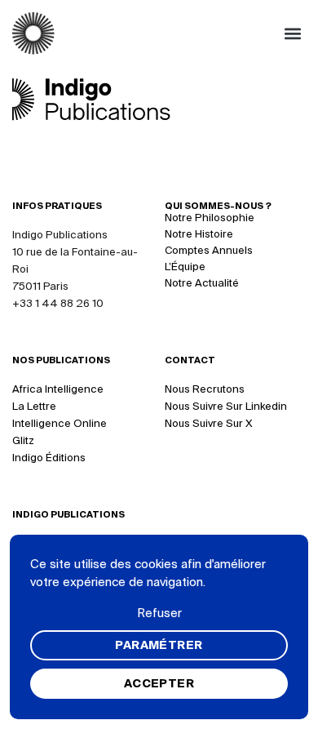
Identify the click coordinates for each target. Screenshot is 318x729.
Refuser (159, 613)
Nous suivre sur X (209, 423)
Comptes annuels (209, 250)
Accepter (159, 683)
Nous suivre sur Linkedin (226, 406)
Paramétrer (158, 644)
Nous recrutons (205, 389)
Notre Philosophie (209, 217)
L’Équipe (185, 266)
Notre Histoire (199, 234)
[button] (292, 33)
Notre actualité (202, 283)
